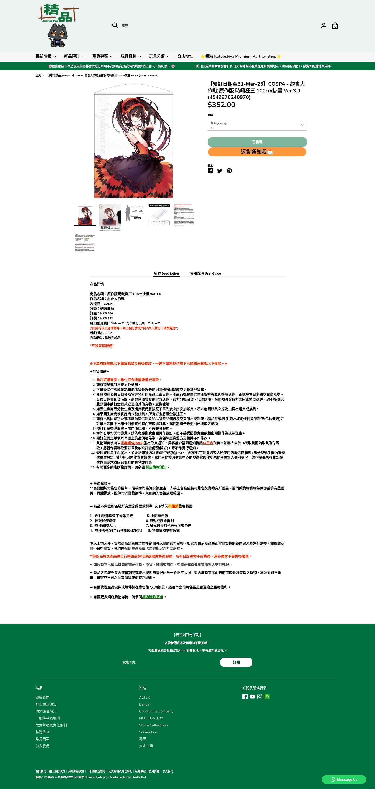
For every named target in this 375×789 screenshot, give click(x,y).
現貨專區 (100, 56)
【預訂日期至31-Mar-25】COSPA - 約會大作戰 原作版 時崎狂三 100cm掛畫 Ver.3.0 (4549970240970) (102, 75)
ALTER (144, 697)
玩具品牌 (129, 56)
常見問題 (42, 739)
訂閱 (236, 662)
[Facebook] (245, 696)
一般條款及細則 (48, 718)
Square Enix (148, 732)
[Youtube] (252, 696)
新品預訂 (72, 56)
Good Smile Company (156, 711)
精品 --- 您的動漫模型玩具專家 (66, 777)
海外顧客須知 (46, 711)
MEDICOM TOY (151, 718)
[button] (257, 152)
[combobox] (257, 125)
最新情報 (44, 56)
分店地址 (185, 56)
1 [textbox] (212, 128)
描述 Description (166, 273)
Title (210, 114)
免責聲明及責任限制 (51, 725)
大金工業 (146, 746)
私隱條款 (42, 732)
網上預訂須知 (46, 704)
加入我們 (42, 746)
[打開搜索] (115, 25)
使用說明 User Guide (205, 273)
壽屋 (142, 739)
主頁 (38, 75)
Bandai (144, 704)
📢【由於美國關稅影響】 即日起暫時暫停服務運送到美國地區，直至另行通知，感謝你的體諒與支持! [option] (264, 66)
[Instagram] (259, 696)
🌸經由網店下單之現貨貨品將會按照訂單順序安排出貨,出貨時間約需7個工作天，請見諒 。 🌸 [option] (111, 66)
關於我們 (42, 697)
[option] (134, 142)
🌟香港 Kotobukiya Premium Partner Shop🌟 (241, 56)
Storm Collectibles (153, 725)
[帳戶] (323, 25)
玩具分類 (157, 56)
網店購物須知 (156, 467)
